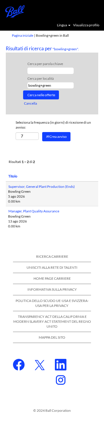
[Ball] (13, 10)
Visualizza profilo (86, 25)
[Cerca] (82, 10)
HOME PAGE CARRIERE (52, 278)
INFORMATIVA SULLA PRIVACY (52, 289)
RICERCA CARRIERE (52, 256)
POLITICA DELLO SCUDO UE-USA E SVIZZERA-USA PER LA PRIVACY (52, 303)
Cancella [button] (30, 103)
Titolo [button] (12, 176)
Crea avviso (58, 136)
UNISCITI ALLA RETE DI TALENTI (52, 267)
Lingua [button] (62, 25)
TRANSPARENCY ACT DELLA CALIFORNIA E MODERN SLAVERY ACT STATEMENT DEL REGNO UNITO (52, 321)
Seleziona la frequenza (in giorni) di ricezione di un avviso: (53, 124)
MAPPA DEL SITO (52, 337)
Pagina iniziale (22, 35)
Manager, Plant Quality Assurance (33, 211)
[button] (97, 11)
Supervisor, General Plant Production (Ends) (41, 186)
